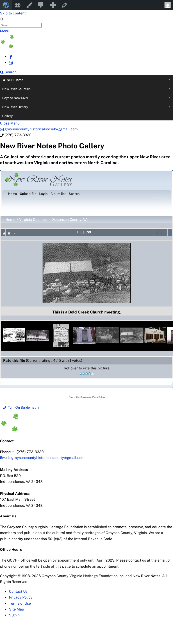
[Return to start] (155, 232)
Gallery (7, 116)
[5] (92, 373)
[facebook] (11, 56)
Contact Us (18, 591)
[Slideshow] (12, 232)
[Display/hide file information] (8, 232)
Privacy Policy (21, 597)
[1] (80, 373)
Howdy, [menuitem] (167, 5)
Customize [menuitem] (29, 5)
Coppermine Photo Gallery (92, 397)
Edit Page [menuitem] (64, 5)
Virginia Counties (33, 219)
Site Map (16, 609)
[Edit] (36, 407)
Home (10, 219)
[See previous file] (160, 232)
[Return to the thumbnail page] (3, 232)
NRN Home (15, 80)
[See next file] (165, 232)
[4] (89, 373)
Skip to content (13, 13)
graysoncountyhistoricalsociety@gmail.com (42, 458)
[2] (83, 373)
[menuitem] (6, 5)
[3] (86, 373)
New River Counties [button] (16, 89)
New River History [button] (15, 107)
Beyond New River (15, 98)
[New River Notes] (34, 47)
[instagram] (11, 62)
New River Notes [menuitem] (17, 5)
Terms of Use (20, 603)
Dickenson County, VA (69, 219)
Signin (14, 615)
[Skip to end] (170, 232)
